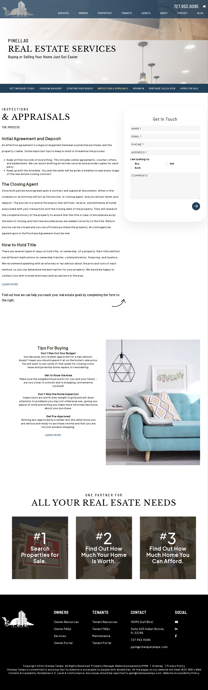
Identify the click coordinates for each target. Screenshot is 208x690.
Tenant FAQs (101, 629)
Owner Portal (63, 643)
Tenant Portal (101, 643)
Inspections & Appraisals (113, 88)
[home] (17, 8)
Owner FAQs (62, 629)
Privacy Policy (176, 665)
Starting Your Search (80, 88)
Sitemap (157, 665)
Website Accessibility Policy (181, 673)
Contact (182, 12)
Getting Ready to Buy (22, 88)
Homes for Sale (189, 88)
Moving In (138, 88)
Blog (200, 12)
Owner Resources (66, 622)
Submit (196, 206)
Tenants (126, 12)
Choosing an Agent (51, 88)
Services (63, 12)
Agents (146, 12)
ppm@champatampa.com (149, 647)
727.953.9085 (186, 6)
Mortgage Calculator (162, 88)
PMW (145, 665)
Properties (105, 12)
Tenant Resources (104, 622)
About (164, 12)
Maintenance (101, 636)
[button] (202, 6)
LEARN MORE (10, 284)
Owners (83, 12)
